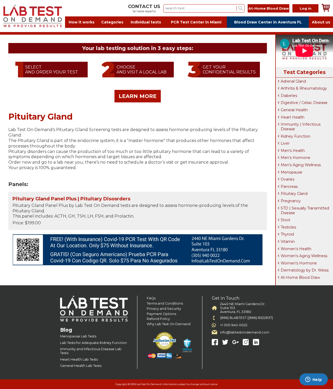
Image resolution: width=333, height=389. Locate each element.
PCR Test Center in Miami (196, 22)
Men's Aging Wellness (301, 165)
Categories (112, 22)
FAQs (151, 298)
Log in (305, 8)
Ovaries (287, 179)
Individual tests (146, 22)
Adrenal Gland (293, 81)
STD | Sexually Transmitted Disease (305, 210)
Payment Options (161, 314)
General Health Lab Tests (80, 366)
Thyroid (287, 234)
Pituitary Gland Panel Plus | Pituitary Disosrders (71, 199)
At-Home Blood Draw (268, 8)
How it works (81, 22)
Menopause (291, 172)
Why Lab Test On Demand (168, 324)
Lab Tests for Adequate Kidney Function (93, 343)
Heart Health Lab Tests (79, 359)
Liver (285, 143)
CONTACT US (144, 6)
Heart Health (292, 117)
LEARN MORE (138, 96)
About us (321, 22)
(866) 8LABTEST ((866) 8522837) (246, 318)
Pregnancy (291, 201)
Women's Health (296, 248)
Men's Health (293, 150)
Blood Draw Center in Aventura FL (268, 22)
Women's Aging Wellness (304, 256)
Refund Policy (158, 319)
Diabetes (289, 95)
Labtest (32, 16)
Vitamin (288, 241)
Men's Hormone (295, 157)
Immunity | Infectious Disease (301, 126)
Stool (285, 220)
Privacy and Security (164, 309)
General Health (294, 110)
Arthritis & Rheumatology (304, 88)
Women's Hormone (299, 263)
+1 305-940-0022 (233, 325)
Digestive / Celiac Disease (304, 102)
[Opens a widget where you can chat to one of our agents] (313, 379)
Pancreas (289, 186)
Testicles (288, 227)
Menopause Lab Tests (78, 336)
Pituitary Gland (294, 193)
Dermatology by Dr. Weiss (305, 270)
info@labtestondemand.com (244, 332)
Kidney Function (295, 136)
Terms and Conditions (165, 303)
